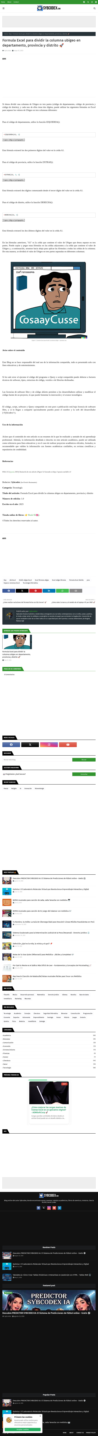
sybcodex (7, 50)
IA (20, 788)
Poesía (6, 788)
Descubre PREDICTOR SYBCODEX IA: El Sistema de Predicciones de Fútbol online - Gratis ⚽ (49, 878)
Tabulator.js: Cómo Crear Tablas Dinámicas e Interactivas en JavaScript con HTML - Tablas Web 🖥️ (52, 1275)
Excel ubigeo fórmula (59, 580)
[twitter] (88, 2)
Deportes (16, 1017)
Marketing (18, 999)
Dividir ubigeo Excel (25, 580)
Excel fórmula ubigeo (42, 580)
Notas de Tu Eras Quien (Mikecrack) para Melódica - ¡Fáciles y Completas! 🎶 (43, 954)
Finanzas (49, 1053)
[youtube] (68, 744)
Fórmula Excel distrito (76, 580)
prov (88, 580)
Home (3, 2)
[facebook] (84, 2)
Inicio (6, 34)
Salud (49, 1064)
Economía (7, 1017)
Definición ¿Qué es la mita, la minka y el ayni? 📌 (32, 944)
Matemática (41, 995)
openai (12, 472)
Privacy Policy (91, 1432)
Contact (16, 2)
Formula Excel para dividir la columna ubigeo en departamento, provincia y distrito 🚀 (16, 654)
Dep (10, 34)
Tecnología (7, 1013)
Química (6, 1021)
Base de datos (84, 995)
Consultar (84, 774)
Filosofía (6, 995)
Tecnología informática (30, 583)
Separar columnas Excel (12, 583)
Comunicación (75, 1013)
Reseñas (73, 995)
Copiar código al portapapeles (13, 140)
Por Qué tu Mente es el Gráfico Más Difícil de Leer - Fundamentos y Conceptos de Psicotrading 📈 (52, 965)
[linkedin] (59, 1208)
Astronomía (26, 1017)
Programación (87, 1013)
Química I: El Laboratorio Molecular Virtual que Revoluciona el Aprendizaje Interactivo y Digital (51, 889)
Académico (17, 1013)
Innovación (28, 788)
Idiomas (64, 995)
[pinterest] (96, 2)
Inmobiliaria (8, 999)
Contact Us (80, 1432)
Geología (50, 1017)
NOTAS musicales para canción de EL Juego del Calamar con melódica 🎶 (42, 911)
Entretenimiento (49, 1050)
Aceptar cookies (23, 1429)
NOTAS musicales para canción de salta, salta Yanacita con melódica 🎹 (41, 900)
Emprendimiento (38, 1017)
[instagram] (92, 2)
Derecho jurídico (53, 995)
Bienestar (64, 1013)
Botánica (22, 1021)
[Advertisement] (49, 21)
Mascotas (28, 999)
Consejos (27, 1013)
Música (15, 995)
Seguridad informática (50, 1013)
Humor (58, 1017)
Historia (66, 1017)
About (9, 2)
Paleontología (39, 788)
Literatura (37, 1013)
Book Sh (32, 515)
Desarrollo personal (27, 995)
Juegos (74, 1017)
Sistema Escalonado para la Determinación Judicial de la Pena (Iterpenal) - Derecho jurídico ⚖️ (51, 933)
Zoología (42, 1021)
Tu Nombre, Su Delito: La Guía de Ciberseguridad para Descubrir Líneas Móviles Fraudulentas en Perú (53, 922)
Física (14, 1021)
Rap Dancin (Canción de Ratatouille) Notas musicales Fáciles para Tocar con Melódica (47, 976)
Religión (14, 788)
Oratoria (83, 1017)
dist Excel (13, 580)
